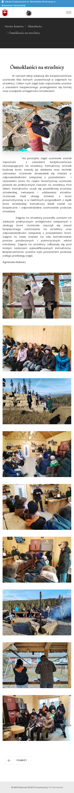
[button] (18, 760)
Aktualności (35, 26)
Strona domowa (14, 26)
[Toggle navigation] (68, 12)
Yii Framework (56, 787)
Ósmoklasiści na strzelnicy (24, 33)
